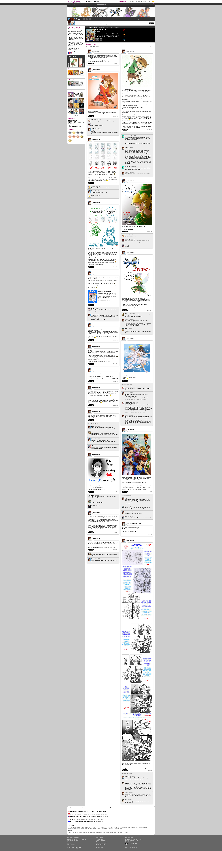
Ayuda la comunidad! (101, 840)
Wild (118, 828)
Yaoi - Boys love (124, 832)
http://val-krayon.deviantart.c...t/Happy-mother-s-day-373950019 (103, 379)
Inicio (69, 5)
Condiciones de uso (101, 844)
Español (72, 814)
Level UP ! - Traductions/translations (131, 527)
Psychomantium (103, 827)
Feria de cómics (129, 842)
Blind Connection (134, 827)
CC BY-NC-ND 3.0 (132, 843)
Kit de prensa (70, 842)
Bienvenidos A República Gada (75, 828)
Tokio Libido (110, 827)
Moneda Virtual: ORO (101, 843)
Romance (107, 832)
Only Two (85, 828)
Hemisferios (75, 827)
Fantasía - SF (86, 832)
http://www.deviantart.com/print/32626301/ (137, 482)
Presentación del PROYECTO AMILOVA (76, 839)
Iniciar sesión (131, 1)
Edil (100, 828)
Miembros (74, 5)
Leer (97, 39)
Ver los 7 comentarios (127, 384)
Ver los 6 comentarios (127, 495)
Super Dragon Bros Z (94, 827)
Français (72, 816)
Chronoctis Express (83, 827)
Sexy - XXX (113, 832)
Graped (146, 827)
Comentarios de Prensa (72, 840)
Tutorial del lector (100, 839)
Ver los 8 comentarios (127, 133)
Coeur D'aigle (113, 828)
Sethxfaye (141, 827)
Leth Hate (104, 828)
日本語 (71, 819)
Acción (69, 832)
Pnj (121, 828)
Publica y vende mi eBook (131, 840)
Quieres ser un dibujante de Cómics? (134, 839)
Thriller (118, 832)
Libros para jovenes (100, 832)
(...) (135, 531)
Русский (72, 821)
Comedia (92, 832)
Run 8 (108, 828)
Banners (69, 843)
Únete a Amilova (122, 1)
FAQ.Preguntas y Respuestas (103, 842)
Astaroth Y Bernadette (93, 828)
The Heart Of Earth (125, 827)
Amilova (70, 827)
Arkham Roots (117, 827)
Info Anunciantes (71, 844)
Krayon (79, 5)
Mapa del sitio (99, 847)
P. (150, 46)
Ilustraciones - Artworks (77, 832)
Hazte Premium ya (101, 4)
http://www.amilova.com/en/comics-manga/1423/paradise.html (105, 299)
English (72, 811)
